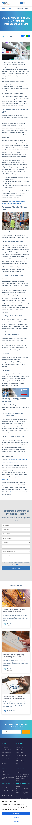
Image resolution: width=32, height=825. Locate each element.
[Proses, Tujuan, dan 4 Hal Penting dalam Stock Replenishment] (16, 607)
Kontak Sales (5, 774)
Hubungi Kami (5, 772)
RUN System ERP (6, 752)
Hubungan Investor (21, 755)
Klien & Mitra (19, 752)
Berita (17, 763)
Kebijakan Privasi (18, 564)
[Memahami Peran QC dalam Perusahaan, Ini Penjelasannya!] (16, 693)
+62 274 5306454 (9, 790)
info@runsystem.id (9, 788)
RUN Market (5, 758)
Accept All (16, 813)
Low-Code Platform (7, 750)
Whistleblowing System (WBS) (8, 778)
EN (24, 3)
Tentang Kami (19, 747)
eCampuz (4, 763)
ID (21, 3)
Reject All (16, 821)
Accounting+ (5, 747)
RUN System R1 (6, 755)
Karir (17, 758)
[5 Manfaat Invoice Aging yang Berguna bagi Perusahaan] (16, 652)
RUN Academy (20, 761)
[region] (16, 812)
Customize (16, 817)
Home (3, 8)
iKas (3, 761)
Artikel (9, 8)
